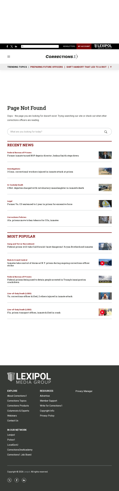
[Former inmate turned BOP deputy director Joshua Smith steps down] (105, 155)
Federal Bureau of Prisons (19, 152)
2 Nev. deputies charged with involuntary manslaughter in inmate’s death (45, 188)
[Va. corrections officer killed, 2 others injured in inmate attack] (105, 296)
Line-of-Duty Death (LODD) (19, 293)
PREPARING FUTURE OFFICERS (46, 67)
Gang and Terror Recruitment (20, 244)
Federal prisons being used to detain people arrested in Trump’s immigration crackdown (46, 281)
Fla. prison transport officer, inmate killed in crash (34, 312)
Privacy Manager (83, 391)
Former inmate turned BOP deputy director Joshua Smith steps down (43, 155)
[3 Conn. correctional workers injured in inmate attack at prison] (105, 171)
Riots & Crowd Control (17, 260)
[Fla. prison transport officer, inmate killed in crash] (105, 312)
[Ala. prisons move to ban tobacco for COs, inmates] (105, 220)
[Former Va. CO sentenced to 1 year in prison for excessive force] (105, 203)
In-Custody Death (15, 185)
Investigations (13, 169)
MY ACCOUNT (84, 46)
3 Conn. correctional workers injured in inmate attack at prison (40, 171)
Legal (9, 201)
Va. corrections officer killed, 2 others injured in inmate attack (40, 296)
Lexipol (27, 472)
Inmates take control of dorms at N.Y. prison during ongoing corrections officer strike (48, 264)
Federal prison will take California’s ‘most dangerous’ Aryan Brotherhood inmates (50, 246)
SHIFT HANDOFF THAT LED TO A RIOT (86, 67)
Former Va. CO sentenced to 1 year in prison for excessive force (39, 204)
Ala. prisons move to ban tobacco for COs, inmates (32, 220)
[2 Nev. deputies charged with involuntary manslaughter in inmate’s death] (105, 187)
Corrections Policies (16, 217)
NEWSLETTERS (69, 46)
